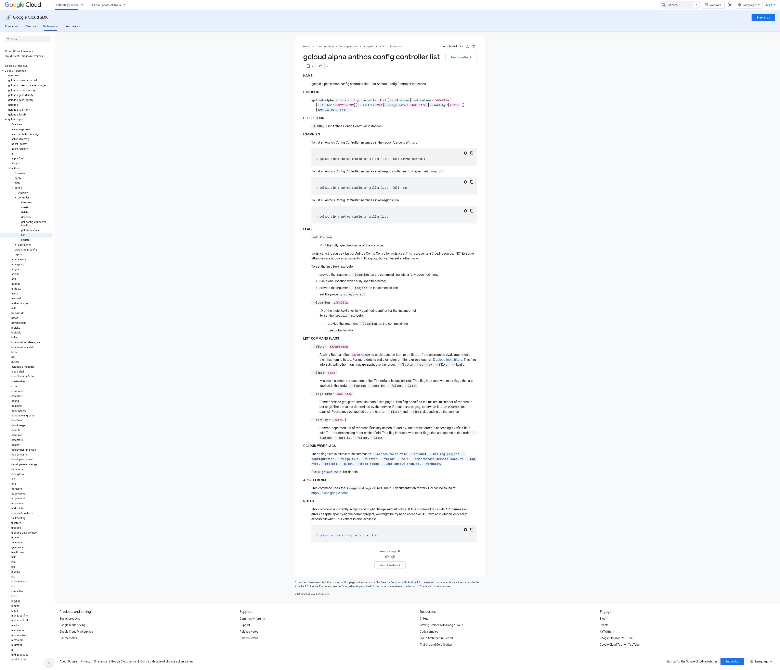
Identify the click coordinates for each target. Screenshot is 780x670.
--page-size (396, 105)
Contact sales (68, 638)
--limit (363, 105)
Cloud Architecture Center (436, 638)
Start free (763, 17)
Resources (72, 26)
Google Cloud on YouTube (616, 638)
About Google (68, 661)
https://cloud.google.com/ (329, 493)
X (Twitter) (607, 631)
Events (604, 625)
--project (329, 464)
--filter (325, 105)
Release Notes (249, 631)
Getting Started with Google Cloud (441, 625)
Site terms (100, 661)
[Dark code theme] (465, 153)
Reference (50, 26)
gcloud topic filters (449, 360)
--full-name (399, 100)
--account (418, 454)
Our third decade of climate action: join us (166, 661)
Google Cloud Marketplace (76, 631)
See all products (70, 618)
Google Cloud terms (123, 661)
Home (306, 46)
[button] (26, 70)
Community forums (252, 618)
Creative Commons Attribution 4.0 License (405, 582)
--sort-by (438, 105)
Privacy (85, 661)
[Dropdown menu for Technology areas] (83, 5)
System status (249, 638)
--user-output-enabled (400, 464)
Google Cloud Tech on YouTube (620, 644)
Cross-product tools (106, 5)
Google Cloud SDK (30, 17)
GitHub (424, 618)
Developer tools (348, 46)
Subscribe (732, 661)
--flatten (369, 459)
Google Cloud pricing (73, 625)
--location (422, 100)
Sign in (770, 5)
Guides (31, 26)
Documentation (325, 46)
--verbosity (432, 464)
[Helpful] (468, 47)
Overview (11, 26)
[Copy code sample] (472, 153)
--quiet (346, 464)
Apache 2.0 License (306, 586)
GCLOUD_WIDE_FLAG (332, 110)
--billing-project (444, 454)
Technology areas (66, 5)
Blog (603, 618)
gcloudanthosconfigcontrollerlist (349, 535)
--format (387, 459)
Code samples (429, 631)
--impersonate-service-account (437, 459)
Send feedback (461, 57)
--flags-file (348, 459)
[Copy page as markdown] (321, 66)
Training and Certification (436, 644)
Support (245, 625)
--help (403, 459)
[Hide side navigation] (49, 663)
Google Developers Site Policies (360, 586)
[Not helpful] (474, 47)
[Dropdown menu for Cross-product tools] (126, 5)
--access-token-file (390, 454)
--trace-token (367, 464)
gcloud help (331, 472)
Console (715, 5)
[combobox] (680, 5)
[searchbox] (27, 39)
